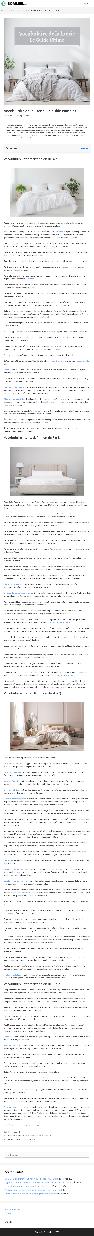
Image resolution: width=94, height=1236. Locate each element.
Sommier (8, 1036)
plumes (55, 948)
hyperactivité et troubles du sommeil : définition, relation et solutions (37, 1182)
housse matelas (83, 361)
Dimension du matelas (14, 399)
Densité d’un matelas (14, 387)
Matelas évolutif (11, 781)
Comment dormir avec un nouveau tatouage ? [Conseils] (31, 1178)
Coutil (6, 369)
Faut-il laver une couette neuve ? (20, 1139)
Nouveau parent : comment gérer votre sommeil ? (28, 1190)
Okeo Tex (8, 860)
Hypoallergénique (12, 584)
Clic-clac (8, 355)
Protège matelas (12, 975)
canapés (23, 331)
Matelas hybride (11, 790)
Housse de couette (21, 892)
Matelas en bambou (13, 763)
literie (57, 237)
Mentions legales (13, 1209)
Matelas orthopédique (13, 798)
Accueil (3, 10)
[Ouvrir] (84, 148)
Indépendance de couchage (17, 593)
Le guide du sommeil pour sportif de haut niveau (28, 1186)
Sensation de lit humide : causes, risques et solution (28, 1135)
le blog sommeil (13, 1132)
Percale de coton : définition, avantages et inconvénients (31, 1193)
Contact (8, 1213)
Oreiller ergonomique (14, 869)
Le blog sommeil (15, 10)
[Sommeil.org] (14, 3)
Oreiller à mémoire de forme (17, 881)
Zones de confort (12, 1107)
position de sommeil (64, 675)
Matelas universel (12, 772)
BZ (5, 331)
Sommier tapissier (12, 1045)
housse (19, 243)
